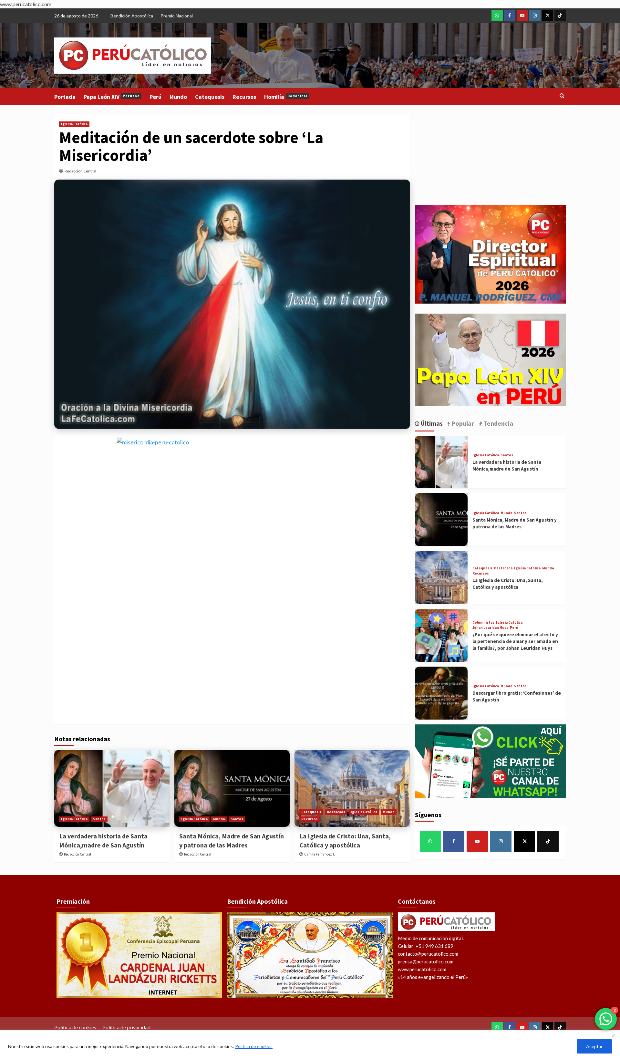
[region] (310, 1044)
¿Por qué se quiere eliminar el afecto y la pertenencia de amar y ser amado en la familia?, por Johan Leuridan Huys (515, 641)
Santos (99, 819)
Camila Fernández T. (319, 854)
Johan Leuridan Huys (490, 627)
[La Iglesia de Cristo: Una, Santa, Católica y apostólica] (352, 788)
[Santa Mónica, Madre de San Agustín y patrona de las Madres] (232, 788)
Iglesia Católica (74, 124)
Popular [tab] (462, 423)
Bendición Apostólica (131, 15)
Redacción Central (80, 171)
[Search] (562, 96)
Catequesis (209, 96)
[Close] (613, 1036)
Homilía (285, 96)
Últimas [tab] (431, 423)
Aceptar (594, 1046)
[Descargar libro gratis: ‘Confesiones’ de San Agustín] (441, 693)
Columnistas (483, 622)
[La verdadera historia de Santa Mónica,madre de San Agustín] (112, 788)
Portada (65, 96)
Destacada (336, 812)
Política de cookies (254, 1046)
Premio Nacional (176, 15)
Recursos (244, 96)
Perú (155, 96)
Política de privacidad (126, 1027)
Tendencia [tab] (497, 423)
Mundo (178, 96)
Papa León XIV (112, 96)
